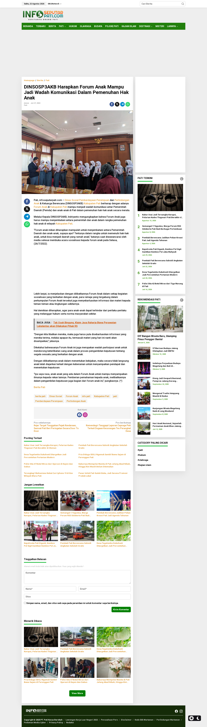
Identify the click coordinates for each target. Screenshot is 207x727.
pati (115, 396)
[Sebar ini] (112, 104)
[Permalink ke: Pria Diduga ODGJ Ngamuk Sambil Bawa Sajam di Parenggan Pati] (41, 667)
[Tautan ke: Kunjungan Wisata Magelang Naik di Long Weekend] (144, 413)
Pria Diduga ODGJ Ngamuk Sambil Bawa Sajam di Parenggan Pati (102, 455)
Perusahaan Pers (109, 720)
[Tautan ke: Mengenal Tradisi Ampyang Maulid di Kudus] (144, 398)
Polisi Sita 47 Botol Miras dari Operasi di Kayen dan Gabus (48, 465)
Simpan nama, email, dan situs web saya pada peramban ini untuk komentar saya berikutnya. (72, 603)
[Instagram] (85, 414)
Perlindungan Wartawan (168, 720)
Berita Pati (39, 387)
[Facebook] (79, 414)
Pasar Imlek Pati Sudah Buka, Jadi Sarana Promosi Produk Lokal (102, 474)
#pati (140, 450)
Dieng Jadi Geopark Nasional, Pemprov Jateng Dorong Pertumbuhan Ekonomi (167, 379)
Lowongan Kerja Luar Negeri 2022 (82, 720)
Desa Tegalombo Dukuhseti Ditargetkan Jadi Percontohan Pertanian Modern (45, 455)
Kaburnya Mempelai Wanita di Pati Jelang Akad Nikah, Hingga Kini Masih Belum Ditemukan (104, 465)
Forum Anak (40, 207)
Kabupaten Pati (92, 203)
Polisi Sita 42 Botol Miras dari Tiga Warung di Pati (162, 284)
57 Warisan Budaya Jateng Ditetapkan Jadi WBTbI (165, 349)
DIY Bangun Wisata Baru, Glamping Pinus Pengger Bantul (157, 338)
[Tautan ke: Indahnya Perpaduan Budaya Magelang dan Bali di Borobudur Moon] (144, 368)
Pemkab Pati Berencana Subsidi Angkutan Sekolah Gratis (102, 446)
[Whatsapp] (127, 104)
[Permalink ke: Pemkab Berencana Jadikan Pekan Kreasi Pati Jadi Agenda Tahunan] (114, 500)
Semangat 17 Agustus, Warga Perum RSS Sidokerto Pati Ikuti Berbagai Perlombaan (74, 514)
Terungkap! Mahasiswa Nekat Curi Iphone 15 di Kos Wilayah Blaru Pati (48, 474)
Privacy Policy (56, 722)
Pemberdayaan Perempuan (94, 200)
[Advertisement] (103, 53)
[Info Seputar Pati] (43, 15)
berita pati (40, 396)
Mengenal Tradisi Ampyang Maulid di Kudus (166, 394)
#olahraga (143, 460)
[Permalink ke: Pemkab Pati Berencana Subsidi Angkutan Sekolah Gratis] (77, 531)
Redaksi (70, 722)
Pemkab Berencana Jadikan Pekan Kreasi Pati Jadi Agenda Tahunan (113, 514)
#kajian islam (144, 465)
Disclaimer (126, 720)
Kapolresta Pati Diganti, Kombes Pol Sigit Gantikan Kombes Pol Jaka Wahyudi (41, 544)
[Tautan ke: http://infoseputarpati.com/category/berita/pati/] (182, 179)
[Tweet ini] (117, 104)
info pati (86, 396)
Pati (25, 105)
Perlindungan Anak (76, 401)
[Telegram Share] (122, 104)
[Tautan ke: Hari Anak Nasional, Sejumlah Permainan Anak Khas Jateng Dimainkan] (144, 428)
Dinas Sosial (72, 200)
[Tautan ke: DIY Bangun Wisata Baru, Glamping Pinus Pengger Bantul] (160, 318)
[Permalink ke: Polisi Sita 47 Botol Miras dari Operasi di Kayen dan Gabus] (77, 667)
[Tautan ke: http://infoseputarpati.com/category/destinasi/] (182, 300)
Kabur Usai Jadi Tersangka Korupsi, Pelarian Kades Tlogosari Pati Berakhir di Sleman (48, 446)
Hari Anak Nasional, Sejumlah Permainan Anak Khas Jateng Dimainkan (167, 424)
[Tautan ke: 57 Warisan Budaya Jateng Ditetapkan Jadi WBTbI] (144, 353)
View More (77, 693)
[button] (182, 3)
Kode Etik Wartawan (144, 720)
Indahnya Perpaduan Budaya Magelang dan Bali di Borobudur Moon (166, 364)
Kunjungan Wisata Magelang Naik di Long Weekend (166, 409)
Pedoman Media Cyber (35, 722)
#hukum (142, 455)
